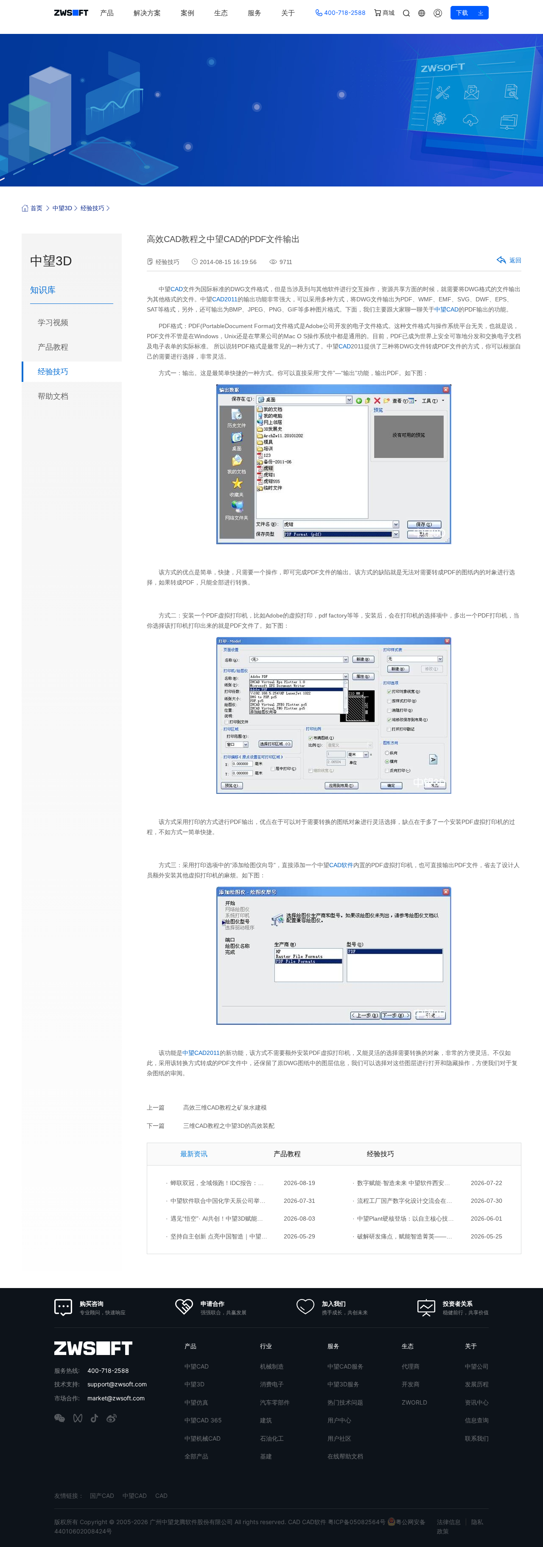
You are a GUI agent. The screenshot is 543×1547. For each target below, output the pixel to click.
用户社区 (339, 1438)
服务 (254, 12)
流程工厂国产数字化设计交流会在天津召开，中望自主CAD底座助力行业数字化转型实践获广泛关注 (403, 1200)
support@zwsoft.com (117, 1384)
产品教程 (53, 347)
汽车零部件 (275, 1402)
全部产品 (196, 1456)
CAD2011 (225, 299)
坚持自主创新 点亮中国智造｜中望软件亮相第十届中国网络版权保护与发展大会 (217, 1236)
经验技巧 (92, 208)
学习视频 (53, 322)
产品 (107, 12)
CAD (177, 289)
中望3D (62, 208)
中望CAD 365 (203, 1420)
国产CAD (102, 1495)
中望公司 (477, 1366)
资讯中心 (477, 1402)
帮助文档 (53, 396)
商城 (388, 12)
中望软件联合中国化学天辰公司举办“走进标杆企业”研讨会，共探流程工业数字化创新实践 (217, 1200)
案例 (187, 12)
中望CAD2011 (201, 1052)
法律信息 (449, 1521)
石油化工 (272, 1438)
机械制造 (272, 1366)
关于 (288, 12)
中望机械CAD (203, 1438)
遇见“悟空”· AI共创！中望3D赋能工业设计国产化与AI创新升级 (217, 1218)
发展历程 (477, 1384)
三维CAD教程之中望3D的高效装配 (228, 1125)
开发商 (411, 1384)
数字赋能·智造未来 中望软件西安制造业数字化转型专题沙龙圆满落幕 (403, 1183)
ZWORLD (414, 1402)
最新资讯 (193, 1153)
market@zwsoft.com (116, 1398)
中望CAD (446, 309)
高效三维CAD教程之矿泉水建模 (225, 1107)
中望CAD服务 (345, 1366)
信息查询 (477, 1420)
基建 (266, 1456)
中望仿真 (196, 1402)
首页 (36, 208)
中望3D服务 (343, 1384)
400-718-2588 (344, 12)
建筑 (266, 1420)
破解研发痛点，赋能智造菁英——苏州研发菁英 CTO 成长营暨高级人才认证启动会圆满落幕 (403, 1236)
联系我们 (477, 1438)
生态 (221, 12)
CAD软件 (341, 865)
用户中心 (339, 1420)
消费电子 (272, 1384)
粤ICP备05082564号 (357, 1521)
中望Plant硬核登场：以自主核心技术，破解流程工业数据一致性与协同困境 (403, 1218)
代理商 (411, 1366)
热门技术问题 (345, 1402)
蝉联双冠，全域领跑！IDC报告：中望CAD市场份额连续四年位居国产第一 (217, 1183)
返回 (515, 260)
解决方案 (147, 12)
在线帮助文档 (345, 1456)
